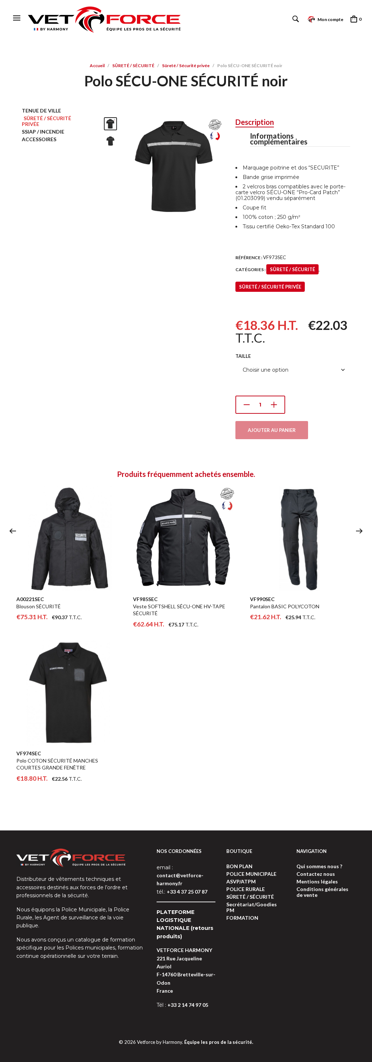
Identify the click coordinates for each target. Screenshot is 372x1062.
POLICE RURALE (245, 889)
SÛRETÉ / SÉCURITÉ (133, 65)
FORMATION (242, 918)
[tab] (254, 122)
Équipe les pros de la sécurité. (218, 1042)
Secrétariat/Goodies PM (251, 907)
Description (254, 122)
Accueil (97, 65)
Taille (243, 356)
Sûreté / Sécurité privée (186, 65)
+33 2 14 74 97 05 (187, 1005)
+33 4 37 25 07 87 (187, 892)
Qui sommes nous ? (319, 866)
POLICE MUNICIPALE (251, 874)
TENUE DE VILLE (41, 110)
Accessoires (39, 139)
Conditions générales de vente (322, 892)
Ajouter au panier (272, 430)
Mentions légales (317, 881)
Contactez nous (315, 874)
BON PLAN (239, 866)
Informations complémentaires (278, 138)
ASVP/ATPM (241, 881)
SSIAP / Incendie (43, 131)
